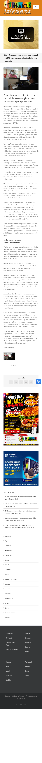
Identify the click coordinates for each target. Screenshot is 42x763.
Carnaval (8, 546)
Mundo (7, 584)
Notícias (7, 594)
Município (8, 589)
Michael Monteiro (11, 579)
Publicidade (9, 598)
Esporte (7, 560)
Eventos (7, 570)
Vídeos (7, 618)
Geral (7, 574)
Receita (7, 603)
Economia (8, 550)
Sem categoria (10, 613)
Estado (7, 565)
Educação (8, 555)
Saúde (20, 366)
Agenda (7, 541)
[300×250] (21, 20)
